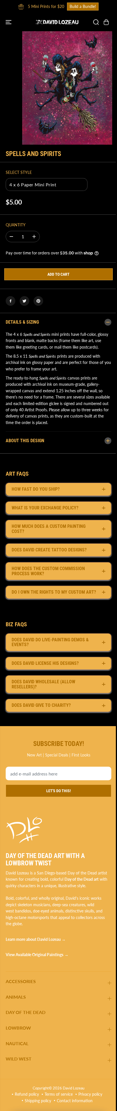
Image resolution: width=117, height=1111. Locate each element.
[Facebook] (10, 301)
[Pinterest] (38, 301)
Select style (19, 172)
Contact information (73, 1105)
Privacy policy (89, 1099)
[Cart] (106, 22)
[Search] (96, 22)
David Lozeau (72, 1093)
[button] (9, 22)
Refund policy (25, 1099)
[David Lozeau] (57, 22)
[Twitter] (24, 301)
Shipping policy (36, 1105)
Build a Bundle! (83, 6)
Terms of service (57, 1099)
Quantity (16, 224)
